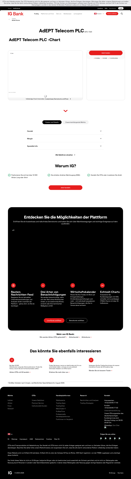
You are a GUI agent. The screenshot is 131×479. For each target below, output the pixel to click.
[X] (111, 439)
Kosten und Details (51, 122)
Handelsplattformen (63, 395)
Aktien (10, 403)
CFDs (34, 395)
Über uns (58, 13)
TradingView (60, 406)
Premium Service (38, 403)
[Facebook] (101, 439)
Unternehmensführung (112, 410)
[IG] (15, 13)
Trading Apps (60, 403)
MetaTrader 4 (61, 408)
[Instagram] (106, 439)
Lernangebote (78, 13)
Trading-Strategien (87, 403)
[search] (121, 13)
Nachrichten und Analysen (89, 400)
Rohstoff (11, 408)
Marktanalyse (67, 13)
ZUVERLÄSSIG (114, 58)
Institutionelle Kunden (39, 406)
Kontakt (107, 395)
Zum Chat (116, 425)
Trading (36, 13)
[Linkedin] (120, 439)
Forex (10, 406)
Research (83, 395)
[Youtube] (115, 439)
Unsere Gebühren (38, 400)
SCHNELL (97, 58)
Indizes (10, 400)
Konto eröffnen (112, 13)
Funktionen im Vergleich (64, 419)
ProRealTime (60, 411)
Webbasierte (60, 400)
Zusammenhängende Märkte (75, 122)
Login (120, 8)
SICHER (105, 58)
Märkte (10, 395)
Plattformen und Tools (47, 13)
